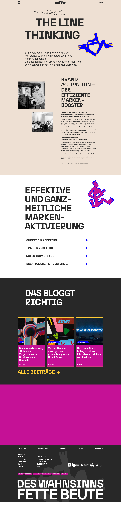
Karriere (22, 461)
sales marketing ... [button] (40, 256)
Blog (20, 464)
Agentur (21, 454)
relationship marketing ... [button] (47, 263)
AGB (38, 466)
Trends (22, 342)
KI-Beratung (64, 473)
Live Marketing (56, 473)
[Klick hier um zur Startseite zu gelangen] (19, 2)
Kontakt (21, 466)
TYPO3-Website (28, 473)
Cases (20, 457)
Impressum (42, 464)
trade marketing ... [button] (41, 248)
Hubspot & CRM (37, 473)
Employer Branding (46, 473)
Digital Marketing (54, 342)
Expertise (22, 459)
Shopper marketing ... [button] (43, 240)
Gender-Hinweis (44, 459)
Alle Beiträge (37, 372)
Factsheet (41, 457)
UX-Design (21, 473)
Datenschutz (42, 461)
